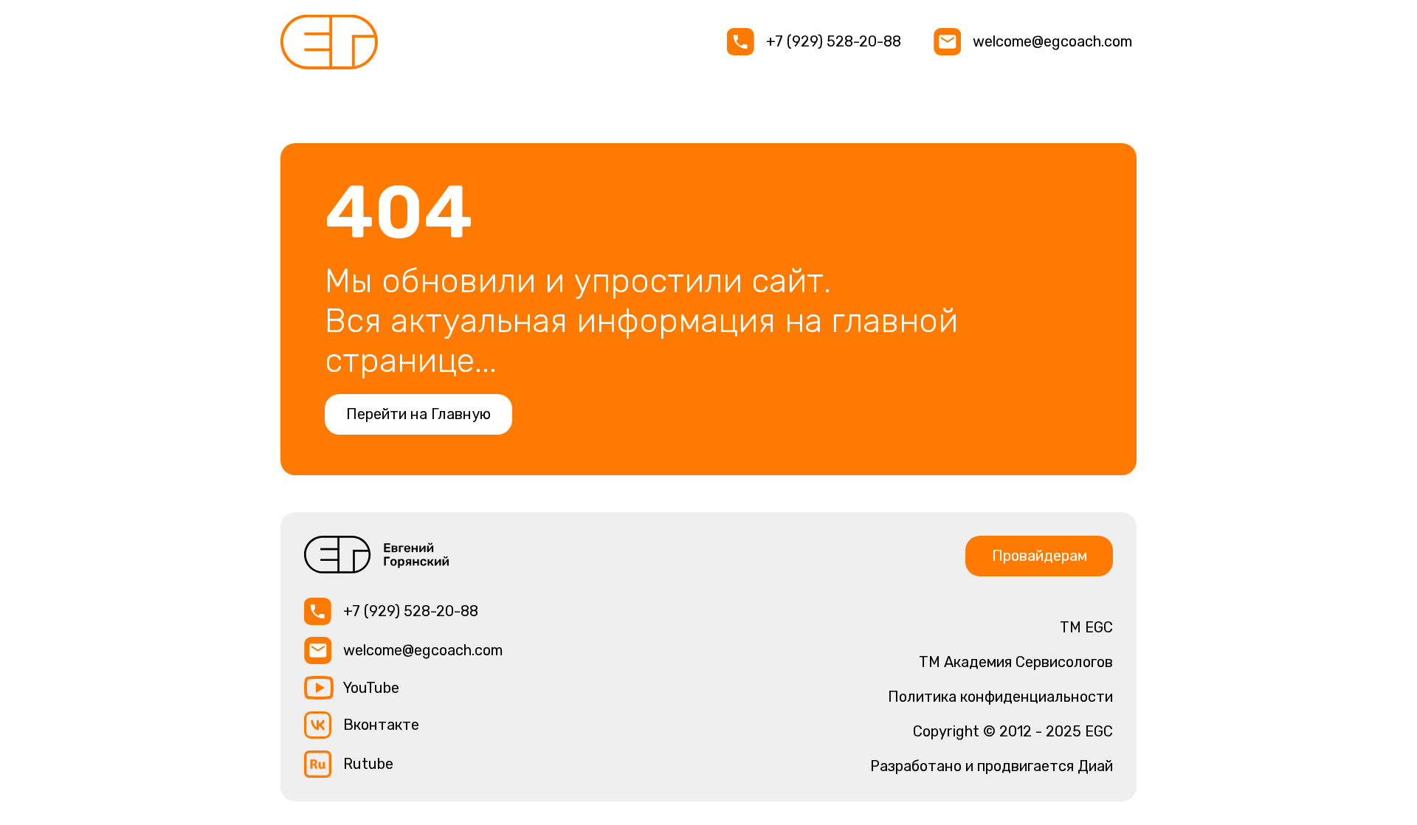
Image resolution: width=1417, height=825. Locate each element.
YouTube (371, 688)
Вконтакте (381, 724)
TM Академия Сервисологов (1016, 662)
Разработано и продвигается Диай (991, 766)
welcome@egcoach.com (1052, 41)
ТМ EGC (1086, 627)
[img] (329, 42)
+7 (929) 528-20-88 (833, 41)
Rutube (368, 764)
